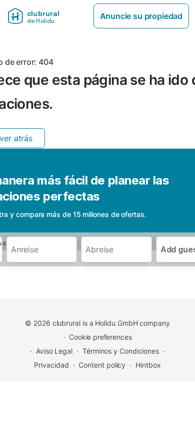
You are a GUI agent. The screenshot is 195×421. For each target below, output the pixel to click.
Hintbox (148, 365)
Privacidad (51, 365)
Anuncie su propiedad (141, 16)
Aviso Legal (54, 351)
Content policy (102, 365)
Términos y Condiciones (120, 351)
